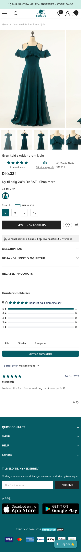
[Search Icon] (20, 13)
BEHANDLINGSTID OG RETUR (23, 258)
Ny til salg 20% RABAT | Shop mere (28, 182)
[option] (32, 79)
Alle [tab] (7, 343)
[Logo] (41, 13)
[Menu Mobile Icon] (4, 13)
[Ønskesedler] (67, 225)
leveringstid (49, 238)
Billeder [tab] (22, 343)
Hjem (5, 24)
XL (34, 212)
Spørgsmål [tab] (40, 343)
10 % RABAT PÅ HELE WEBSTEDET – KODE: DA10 (40, 4)
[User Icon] (67, 13)
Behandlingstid (15, 238)
